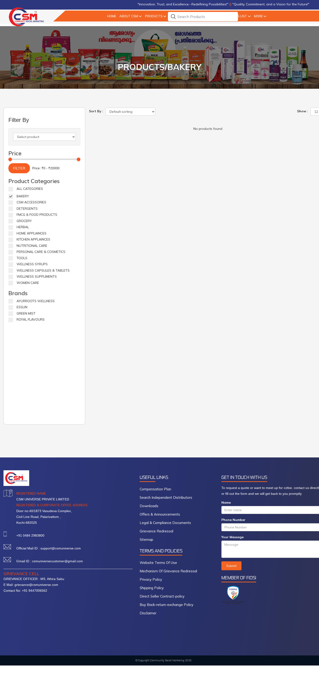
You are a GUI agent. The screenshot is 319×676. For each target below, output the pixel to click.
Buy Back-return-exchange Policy (166, 604)
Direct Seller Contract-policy (162, 596)
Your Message (232, 537)
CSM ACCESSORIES (31, 202)
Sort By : (96, 111)
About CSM (122, 16)
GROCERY (24, 221)
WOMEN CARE (28, 283)
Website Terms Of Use (158, 562)
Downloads (149, 506)
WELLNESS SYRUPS (32, 264)
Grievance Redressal (156, 531)
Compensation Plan (155, 489)
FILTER (19, 168)
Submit (231, 566)
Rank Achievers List (237, 16)
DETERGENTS (27, 208)
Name (226, 502)
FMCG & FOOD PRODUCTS (37, 214)
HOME (101, 16)
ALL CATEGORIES (30, 189)
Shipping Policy (152, 588)
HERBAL (23, 227)
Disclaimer (148, 613)
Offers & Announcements (160, 514)
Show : (302, 111)
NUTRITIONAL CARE (32, 246)
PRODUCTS (151, 16)
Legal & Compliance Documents (165, 522)
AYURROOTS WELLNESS (36, 301)
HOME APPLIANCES (31, 233)
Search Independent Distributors (166, 497)
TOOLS (22, 258)
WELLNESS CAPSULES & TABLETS (43, 270)
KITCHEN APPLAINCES (33, 239)
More (268, 16)
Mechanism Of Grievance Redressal (168, 571)
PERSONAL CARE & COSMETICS (41, 252)
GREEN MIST (26, 313)
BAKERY (23, 196)
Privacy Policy (151, 579)
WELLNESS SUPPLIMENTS (37, 276)
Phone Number (233, 520)
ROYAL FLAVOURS (31, 319)
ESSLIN (22, 307)
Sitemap (146, 539)
